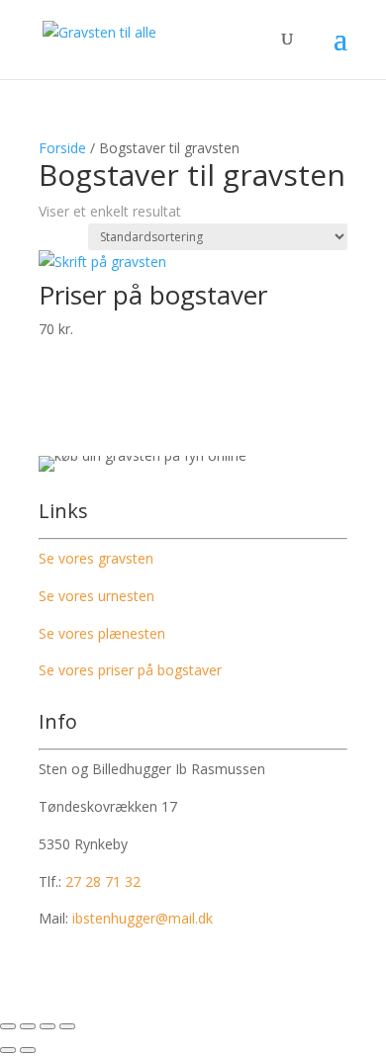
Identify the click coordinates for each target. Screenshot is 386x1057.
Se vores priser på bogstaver (130, 670)
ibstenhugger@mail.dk (142, 918)
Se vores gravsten (96, 558)
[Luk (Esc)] (67, 1026)
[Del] (47, 1026)
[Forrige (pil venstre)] (8, 1050)
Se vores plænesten (102, 633)
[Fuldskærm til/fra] (28, 1026)
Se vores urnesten (96, 595)
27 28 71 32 (103, 881)
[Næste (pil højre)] (28, 1050)
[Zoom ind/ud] (8, 1026)
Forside (62, 147)
